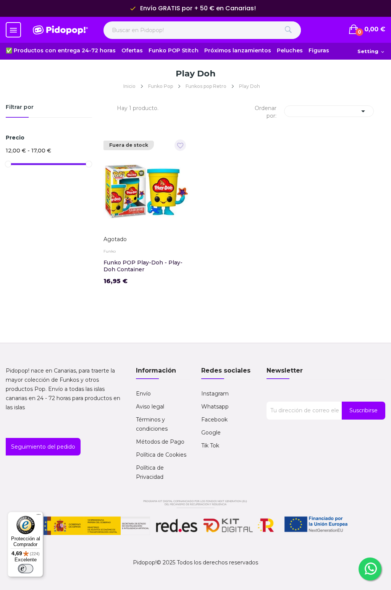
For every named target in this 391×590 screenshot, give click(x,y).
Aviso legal (150, 406)
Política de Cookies (161, 454)
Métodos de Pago (160, 441)
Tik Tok (210, 445)
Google (211, 432)
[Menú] (38, 516)
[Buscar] (288, 30)
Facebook (214, 419)
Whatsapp (215, 406)
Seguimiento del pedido (43, 446)
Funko (109, 251)
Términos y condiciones (152, 424)
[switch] (25, 568)
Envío (143, 393)
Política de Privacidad (150, 472)
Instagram (215, 393)
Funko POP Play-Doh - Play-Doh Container (143, 266)
